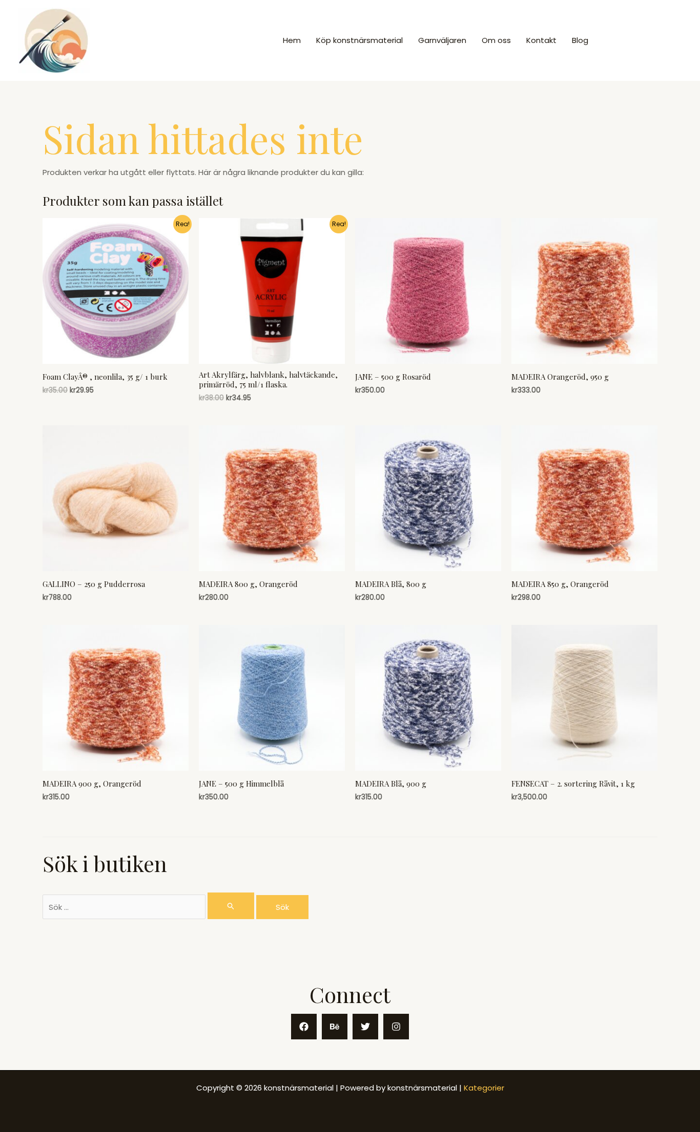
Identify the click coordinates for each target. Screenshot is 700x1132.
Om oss (496, 40)
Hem (292, 40)
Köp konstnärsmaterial (359, 40)
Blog (580, 40)
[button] (644, 41)
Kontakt (541, 40)
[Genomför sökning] (231, 905)
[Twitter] (365, 1026)
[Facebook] (304, 1026)
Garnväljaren (442, 40)
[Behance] (334, 1026)
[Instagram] (396, 1026)
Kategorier (484, 1087)
